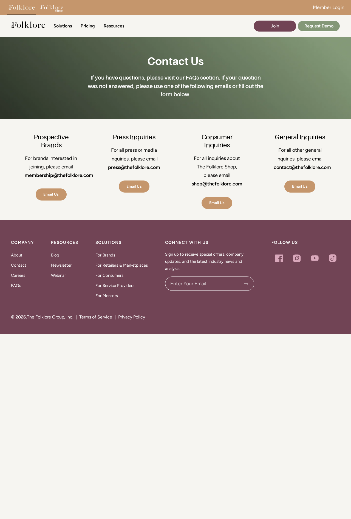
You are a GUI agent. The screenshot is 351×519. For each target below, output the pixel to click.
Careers (18, 275)
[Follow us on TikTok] (332, 258)
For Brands (105, 255)
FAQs (16, 285)
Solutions (62, 26)
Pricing (88, 26)
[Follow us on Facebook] (279, 258)
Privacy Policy (131, 317)
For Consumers (109, 275)
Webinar (58, 275)
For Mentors (106, 295)
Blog (55, 255)
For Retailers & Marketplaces (121, 265)
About (16, 255)
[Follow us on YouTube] (314, 258)
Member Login (328, 7)
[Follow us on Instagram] (296, 258)
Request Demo (318, 26)
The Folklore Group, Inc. (50, 317)
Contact (18, 265)
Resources (114, 26)
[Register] (246, 284)
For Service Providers (114, 285)
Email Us (51, 194)
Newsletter (61, 265)
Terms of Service (95, 317)
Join (275, 26)
